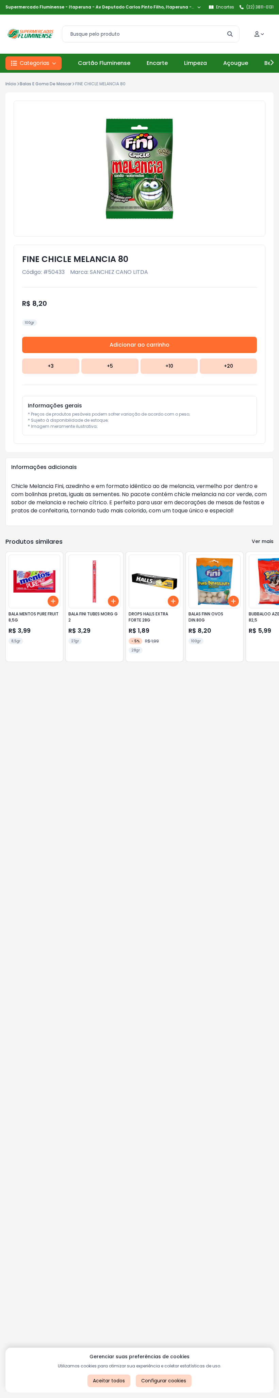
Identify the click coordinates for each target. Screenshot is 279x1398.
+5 (110, 366)
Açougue (235, 63)
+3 (51, 366)
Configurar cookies (163, 1380)
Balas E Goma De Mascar (45, 84)
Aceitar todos (109, 1380)
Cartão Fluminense (104, 63)
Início (10, 84)
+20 (228, 366)
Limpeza (195, 63)
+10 (169, 366)
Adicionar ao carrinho (139, 345)
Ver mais (263, 541)
